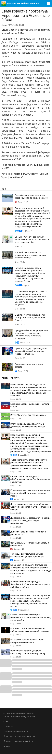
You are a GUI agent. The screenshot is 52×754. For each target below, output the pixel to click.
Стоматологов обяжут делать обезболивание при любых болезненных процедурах (30, 479)
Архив (6, 746)
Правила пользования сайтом (18, 741)
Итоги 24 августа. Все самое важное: (28, 415)
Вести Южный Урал (38, 164)
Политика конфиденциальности (19, 736)
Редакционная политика (15, 731)
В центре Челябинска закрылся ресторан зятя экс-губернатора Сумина (30, 317)
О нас (6, 721)
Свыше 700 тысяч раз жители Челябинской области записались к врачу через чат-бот (32, 239)
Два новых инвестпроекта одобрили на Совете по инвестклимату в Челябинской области (30, 507)
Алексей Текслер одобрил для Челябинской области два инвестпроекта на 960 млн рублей (30, 584)
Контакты (8, 726)
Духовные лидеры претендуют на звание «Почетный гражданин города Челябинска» (31, 351)
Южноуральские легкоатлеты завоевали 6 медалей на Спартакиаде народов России (30, 493)
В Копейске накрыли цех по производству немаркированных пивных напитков (30, 255)
